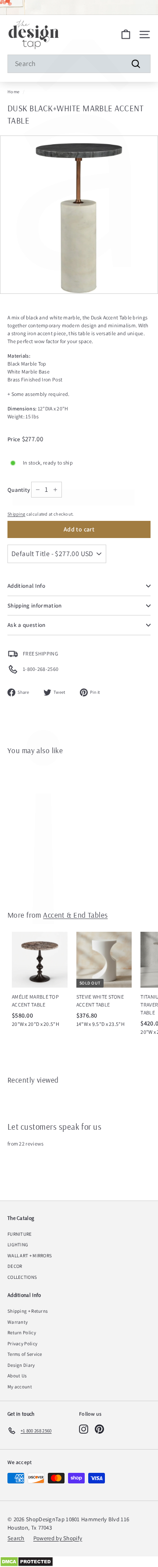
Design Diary (21, 1365)
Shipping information (34, 605)
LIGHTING (17, 1244)
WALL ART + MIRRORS (29, 1255)
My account (19, 1387)
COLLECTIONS (22, 1277)
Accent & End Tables (75, 914)
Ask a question (26, 625)
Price (14, 439)
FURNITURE (19, 1234)
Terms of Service (24, 1354)
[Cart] (125, 35)
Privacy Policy (22, 1343)
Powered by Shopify (57, 1538)
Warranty (17, 1322)
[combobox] (79, 64)
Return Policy (21, 1332)
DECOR (14, 1266)
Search (16, 1538)
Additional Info (26, 585)
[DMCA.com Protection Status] (79, 1561)
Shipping (16, 514)
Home (13, 92)
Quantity (18, 490)
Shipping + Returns (27, 1311)
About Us (17, 1376)
